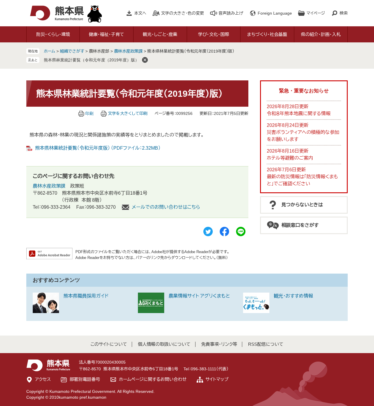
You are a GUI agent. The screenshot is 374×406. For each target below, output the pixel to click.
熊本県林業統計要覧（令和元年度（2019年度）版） (91, 60)
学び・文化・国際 (213, 34)
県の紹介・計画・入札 (321, 34)
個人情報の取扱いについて (164, 344)
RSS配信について (265, 344)
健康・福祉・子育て (106, 34)
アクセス (43, 379)
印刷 (89, 113)
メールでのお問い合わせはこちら (166, 207)
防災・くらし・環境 (53, 34)
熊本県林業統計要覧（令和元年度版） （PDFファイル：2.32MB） (97, 148)
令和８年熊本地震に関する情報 (298, 113)
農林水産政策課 (128, 51)
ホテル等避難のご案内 (290, 158)
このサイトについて (109, 344)
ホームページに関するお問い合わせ (153, 379)
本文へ (140, 13)
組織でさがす (72, 51)
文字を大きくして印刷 (128, 113)
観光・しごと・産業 (160, 34)
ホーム (49, 51)
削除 (145, 60)
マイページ (316, 13)
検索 (344, 13)
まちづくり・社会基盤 (267, 34)
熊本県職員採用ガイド (85, 295)
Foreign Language (275, 13)
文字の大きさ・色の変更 (182, 13)
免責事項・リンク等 (219, 344)
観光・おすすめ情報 (293, 295)
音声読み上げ (231, 13)
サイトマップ (216, 379)
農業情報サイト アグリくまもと (199, 295)
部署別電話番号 (85, 379)
